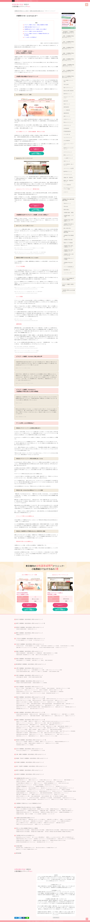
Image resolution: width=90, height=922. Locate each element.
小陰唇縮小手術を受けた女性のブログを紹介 (58, 840)
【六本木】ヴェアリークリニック (61, 647)
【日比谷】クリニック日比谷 (59, 794)
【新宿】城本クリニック (69, 703)
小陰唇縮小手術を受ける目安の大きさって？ (24, 812)
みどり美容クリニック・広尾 (69, 81)
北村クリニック (67, 161)
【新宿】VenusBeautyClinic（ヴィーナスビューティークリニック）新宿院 (59, 698)
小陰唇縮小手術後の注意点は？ (33, 810)
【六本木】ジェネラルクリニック (22, 797)
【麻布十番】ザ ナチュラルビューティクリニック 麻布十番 (27, 647)
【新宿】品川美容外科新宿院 (47, 703)
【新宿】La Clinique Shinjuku (48, 700)
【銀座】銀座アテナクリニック (64, 727)
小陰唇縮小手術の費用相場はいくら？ (65, 812)
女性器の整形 (19, 845)
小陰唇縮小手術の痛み (68, 239)
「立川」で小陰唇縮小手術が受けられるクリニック (68, 71)
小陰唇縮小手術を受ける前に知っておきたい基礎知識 (28, 807)
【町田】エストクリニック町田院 (57, 799)
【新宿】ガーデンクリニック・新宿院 (22, 703)
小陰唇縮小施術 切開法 (69, 212)
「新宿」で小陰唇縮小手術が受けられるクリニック (68, 48)
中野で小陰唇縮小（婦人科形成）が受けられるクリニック (29, 675)
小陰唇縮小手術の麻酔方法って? (67, 810)
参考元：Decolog (19, 402)
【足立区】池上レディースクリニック (51, 784)
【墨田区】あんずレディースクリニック (23, 634)
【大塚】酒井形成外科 (57, 797)
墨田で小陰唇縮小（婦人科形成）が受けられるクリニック (29, 632)
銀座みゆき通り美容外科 (69, 90)
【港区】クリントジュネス (31, 781)
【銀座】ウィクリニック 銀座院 (21, 729)
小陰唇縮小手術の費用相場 (69, 236)
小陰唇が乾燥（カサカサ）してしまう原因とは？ (37, 819)
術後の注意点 (66, 209)
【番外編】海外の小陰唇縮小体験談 (37, 831)
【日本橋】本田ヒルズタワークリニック (53, 789)
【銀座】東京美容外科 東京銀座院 (56, 729)
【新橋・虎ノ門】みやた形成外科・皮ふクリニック (44, 654)
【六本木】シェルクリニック (57, 791)
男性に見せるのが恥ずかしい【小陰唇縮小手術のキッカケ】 (46, 847)
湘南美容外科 (66, 113)
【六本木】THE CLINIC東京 (34, 797)
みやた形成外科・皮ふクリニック (69, 165)
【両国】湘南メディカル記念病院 (46, 797)
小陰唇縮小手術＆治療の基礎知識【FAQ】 (68, 200)
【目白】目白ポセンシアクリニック (43, 799)
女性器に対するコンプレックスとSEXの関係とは (66, 838)
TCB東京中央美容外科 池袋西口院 (22, 714)
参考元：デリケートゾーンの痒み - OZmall (23, 367)
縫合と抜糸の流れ (67, 228)
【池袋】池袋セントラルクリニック (22, 715)
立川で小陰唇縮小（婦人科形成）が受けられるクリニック (29, 748)
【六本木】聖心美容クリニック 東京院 (67, 645)
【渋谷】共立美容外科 (50, 688)
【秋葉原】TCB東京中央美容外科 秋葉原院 (23, 682)
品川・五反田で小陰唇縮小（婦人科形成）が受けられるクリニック (31, 766)
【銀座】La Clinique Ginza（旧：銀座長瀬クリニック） (26, 731)
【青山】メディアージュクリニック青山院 (37, 693)
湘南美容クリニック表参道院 (34, 741)
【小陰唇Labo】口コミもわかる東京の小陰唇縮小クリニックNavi (45, 921)
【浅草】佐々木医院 (40, 781)
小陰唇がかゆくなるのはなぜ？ (49, 822)
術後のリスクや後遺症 (68, 242)
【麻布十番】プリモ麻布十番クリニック (23, 794)
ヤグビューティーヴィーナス (69, 144)
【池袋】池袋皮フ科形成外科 (35, 715)
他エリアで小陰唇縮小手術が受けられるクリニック (68, 77)
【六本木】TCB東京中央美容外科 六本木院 (46, 647)
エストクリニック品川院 (69, 168)
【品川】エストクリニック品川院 (70, 799)
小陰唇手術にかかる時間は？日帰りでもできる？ (49, 812)
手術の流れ (66, 206)
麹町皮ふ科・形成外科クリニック (69, 181)
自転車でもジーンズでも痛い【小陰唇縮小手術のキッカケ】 (26, 849)
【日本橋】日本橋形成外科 (20, 791)
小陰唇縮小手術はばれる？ (68, 263)
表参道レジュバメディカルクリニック (46, 741)
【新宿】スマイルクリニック (61, 705)
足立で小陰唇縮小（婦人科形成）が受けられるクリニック (29, 619)
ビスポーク (66, 192)
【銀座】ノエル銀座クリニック (43, 729)
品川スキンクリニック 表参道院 (21, 741)
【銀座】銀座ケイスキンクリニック (55, 724)
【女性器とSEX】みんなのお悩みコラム (68, 291)
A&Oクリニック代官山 (20, 688)
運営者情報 (18, 853)
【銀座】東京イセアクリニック (52, 727)
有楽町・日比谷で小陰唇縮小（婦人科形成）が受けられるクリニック (32, 758)
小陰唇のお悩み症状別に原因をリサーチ (25, 817)
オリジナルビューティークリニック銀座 (69, 188)
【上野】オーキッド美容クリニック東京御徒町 (39, 671)
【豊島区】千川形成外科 (65, 789)
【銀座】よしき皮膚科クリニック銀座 (38, 726)
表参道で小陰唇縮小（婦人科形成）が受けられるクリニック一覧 (31, 739)
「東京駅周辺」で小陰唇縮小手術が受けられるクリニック (68, 32)
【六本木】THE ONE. (20, 645)
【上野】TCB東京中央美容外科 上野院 (23, 671)
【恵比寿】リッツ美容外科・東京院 (22, 693)
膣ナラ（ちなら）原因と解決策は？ (38, 837)
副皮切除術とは (67, 269)
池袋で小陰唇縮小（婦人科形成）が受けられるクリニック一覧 (30, 712)
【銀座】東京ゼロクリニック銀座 (43, 731)
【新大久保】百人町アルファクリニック (37, 708)
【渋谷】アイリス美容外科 (40, 688)
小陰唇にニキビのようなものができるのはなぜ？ (24, 824)
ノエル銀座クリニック (68, 158)
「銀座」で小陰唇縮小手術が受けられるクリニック (68, 60)
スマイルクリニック (68, 174)
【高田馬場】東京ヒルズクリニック (22, 708)
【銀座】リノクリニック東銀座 (21, 721)
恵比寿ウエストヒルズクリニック (69, 148)
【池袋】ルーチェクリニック (70, 715)
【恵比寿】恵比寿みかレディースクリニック (41, 691)
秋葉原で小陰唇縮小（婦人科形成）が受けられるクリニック (30, 681)
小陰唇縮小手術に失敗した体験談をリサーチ (69, 251)
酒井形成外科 (66, 107)
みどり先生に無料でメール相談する (36, 153)
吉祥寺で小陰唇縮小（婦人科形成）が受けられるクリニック (30, 774)
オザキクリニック (67, 125)
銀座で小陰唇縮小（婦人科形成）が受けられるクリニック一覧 (30, 719)
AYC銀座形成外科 (67, 131)
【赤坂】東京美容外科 (49, 660)
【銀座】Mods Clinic (44, 724)
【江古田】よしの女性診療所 (38, 784)
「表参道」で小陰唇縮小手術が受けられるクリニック (68, 65)
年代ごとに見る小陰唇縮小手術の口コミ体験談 (68, 279)
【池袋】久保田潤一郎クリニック (47, 715)
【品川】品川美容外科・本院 (46, 796)
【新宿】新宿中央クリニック (50, 705)
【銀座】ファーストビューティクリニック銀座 (37, 727)
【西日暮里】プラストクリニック (61, 786)
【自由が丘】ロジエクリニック (32, 791)
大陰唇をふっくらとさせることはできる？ (53, 837)
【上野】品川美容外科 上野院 (54, 671)
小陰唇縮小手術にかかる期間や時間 (69, 232)
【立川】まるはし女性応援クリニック (22, 750)
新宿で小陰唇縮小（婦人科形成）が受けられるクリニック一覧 (30, 697)
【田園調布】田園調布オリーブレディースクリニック (44, 786)
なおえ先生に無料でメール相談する (36, 210)
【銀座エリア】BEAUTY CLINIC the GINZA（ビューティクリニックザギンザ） (56, 721)
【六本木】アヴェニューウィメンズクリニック (36, 789)
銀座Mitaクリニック (68, 171)
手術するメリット (67, 203)
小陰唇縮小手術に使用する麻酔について (69, 220)
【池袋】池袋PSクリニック (55, 714)
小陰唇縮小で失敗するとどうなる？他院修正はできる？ (29, 803)
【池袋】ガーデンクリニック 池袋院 (38, 698)
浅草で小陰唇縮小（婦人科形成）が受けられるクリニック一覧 (30, 623)
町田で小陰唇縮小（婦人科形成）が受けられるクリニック (29, 770)
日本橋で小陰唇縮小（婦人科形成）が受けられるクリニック (30, 762)
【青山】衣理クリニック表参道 (21, 743)
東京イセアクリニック (68, 87)
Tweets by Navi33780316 (67, 15)
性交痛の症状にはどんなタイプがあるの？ (23, 837)
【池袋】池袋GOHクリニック (44, 714)
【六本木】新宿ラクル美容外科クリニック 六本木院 (50, 645)
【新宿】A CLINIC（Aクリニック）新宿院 (23, 700)
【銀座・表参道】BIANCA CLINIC (22, 724)
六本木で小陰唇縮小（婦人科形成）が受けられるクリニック (30, 644)
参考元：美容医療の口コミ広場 (21, 416)
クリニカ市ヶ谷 (67, 134)
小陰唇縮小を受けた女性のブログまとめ (69, 255)
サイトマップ (56, 917)
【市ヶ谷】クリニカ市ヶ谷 (20, 799)
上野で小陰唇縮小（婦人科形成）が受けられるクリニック (29, 668)
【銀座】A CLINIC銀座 (54, 731)
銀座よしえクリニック (68, 155)
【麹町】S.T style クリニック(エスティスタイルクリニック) (42, 794)
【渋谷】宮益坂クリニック (30, 688)
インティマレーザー (68, 272)
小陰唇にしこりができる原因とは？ (66, 819)
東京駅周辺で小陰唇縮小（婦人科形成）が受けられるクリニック (31, 664)
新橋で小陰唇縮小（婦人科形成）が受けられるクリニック (29, 651)
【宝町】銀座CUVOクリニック (49, 734)
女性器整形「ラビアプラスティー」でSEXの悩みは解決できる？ (45, 838)
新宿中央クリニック (68, 93)
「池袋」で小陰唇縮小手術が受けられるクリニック (68, 54)
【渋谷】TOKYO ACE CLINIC (63, 783)
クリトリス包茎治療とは (69, 266)
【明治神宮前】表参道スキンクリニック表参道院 (24, 744)
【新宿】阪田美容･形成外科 (35, 703)
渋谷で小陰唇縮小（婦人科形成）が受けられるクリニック (29, 686)
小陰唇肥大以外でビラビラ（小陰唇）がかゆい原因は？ (35, 29)
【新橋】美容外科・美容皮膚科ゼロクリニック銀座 (25, 654)
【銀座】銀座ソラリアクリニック (22, 727)
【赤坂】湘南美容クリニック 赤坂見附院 (23, 660)
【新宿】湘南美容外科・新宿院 (58, 703)
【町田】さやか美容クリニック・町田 (22, 796)
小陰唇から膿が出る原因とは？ (21, 819)
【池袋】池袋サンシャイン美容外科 (68, 714)
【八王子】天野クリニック (50, 781)
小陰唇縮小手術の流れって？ (21, 810)
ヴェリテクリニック (68, 137)
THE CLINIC (66, 84)
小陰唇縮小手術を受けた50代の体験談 (23, 831)
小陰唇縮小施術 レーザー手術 (69, 216)
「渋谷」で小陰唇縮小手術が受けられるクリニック (68, 42)
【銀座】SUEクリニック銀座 (51, 726)
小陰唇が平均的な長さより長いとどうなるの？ (24, 838)
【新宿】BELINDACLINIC (36, 700)
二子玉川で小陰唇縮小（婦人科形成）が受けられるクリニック (30, 638)
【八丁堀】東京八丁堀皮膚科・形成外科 (60, 796)
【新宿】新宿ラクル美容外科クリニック (36, 705)
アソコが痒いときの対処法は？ (30, 37)
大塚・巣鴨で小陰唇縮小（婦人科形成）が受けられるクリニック (31, 754)
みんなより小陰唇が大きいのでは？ (22, 822)
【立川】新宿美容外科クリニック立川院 (38, 750)
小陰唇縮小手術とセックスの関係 (69, 259)
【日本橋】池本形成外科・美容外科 (69, 791)
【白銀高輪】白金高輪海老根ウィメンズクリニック (25, 786)
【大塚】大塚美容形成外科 (35, 796)
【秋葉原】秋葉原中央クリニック (45, 791)
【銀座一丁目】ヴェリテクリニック (63, 734)
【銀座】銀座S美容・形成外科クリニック (64, 726)
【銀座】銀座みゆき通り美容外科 (22, 734)
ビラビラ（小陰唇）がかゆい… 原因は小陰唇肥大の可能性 (36, 24)
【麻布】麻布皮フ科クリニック (21, 789)
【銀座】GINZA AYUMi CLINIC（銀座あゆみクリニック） (54, 732)
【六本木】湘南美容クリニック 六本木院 (32, 645)
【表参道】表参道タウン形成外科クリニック (36, 743)
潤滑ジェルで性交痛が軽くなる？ (68, 837)
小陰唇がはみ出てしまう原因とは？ (36, 822)
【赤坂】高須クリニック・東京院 (37, 660)
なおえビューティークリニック (69, 97)
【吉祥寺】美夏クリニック (61, 781)
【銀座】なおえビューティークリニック (36, 734)
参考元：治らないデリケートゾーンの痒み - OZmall (24, 383)
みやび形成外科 (67, 140)
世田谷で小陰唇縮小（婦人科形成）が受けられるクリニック (30, 627)
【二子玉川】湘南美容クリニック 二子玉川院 (24, 640)
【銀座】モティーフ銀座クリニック (34, 721)
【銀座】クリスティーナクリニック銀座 (23, 726)
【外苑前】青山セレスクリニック (68, 797)
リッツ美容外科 (67, 110)
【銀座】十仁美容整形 (32, 729)
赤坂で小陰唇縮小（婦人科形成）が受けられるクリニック (29, 658)
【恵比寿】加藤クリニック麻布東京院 (56, 691)
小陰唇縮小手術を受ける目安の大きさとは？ (69, 225)
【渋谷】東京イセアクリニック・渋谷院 (63, 688)
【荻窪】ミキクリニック (38, 783)
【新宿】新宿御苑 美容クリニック (22, 705)
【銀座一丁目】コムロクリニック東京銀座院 (67, 731)
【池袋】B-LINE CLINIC (33, 714)
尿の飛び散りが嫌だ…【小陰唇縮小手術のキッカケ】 (25, 847)
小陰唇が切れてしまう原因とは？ (53, 819)
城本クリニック (67, 116)
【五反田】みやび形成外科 (31, 799)
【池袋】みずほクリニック (59, 715)
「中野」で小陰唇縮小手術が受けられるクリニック (68, 37)
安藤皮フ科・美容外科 (68, 177)
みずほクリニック (67, 119)
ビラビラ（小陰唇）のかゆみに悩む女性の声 (33, 31)
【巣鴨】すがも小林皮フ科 (20, 781)
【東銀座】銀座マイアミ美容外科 (22, 732)
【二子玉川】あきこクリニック (38, 640)
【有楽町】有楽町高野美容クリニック (50, 783)
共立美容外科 (66, 128)
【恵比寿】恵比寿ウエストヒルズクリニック (24, 691)
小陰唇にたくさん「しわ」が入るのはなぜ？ (42, 824)
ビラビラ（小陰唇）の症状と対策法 (68, 285)
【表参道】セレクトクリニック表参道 (52, 743)
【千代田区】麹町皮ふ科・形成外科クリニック (24, 783)
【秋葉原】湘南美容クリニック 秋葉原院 (39, 682)
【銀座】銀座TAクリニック (34, 724)
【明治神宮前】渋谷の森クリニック (52, 693)
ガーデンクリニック (68, 152)
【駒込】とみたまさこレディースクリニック (24, 784)
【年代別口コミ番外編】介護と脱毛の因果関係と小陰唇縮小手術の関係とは (58, 831)
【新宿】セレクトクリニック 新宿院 (61, 700)
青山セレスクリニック (68, 122)
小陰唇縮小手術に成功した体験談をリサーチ (69, 246)
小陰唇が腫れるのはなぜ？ (60, 822)
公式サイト (36, 149)
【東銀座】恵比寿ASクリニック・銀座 (36, 732)
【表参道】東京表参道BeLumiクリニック (62, 741)
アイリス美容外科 (67, 184)
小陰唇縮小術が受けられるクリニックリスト (26, 778)
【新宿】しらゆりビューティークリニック (23, 698)
